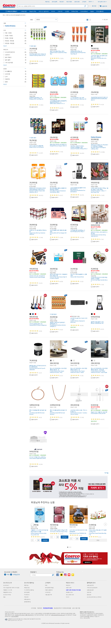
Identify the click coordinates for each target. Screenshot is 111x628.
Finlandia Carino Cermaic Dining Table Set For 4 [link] (98, 235)
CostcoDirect (84, 11)
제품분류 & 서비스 (7, 592)
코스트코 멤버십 (29, 583)
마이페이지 (26, 594)
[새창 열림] (6, 620)
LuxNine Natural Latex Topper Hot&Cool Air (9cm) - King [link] (57, 371)
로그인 (94, 6)
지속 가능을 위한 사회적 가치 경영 (11, 587)
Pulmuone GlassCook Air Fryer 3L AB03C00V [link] (37, 369)
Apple (92, 11)
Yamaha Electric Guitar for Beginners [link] (38, 325)
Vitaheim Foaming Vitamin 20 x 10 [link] (37, 55)
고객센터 (48, 583)
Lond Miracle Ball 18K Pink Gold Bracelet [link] (36, 413)
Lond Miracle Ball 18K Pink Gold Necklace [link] (57, 413)
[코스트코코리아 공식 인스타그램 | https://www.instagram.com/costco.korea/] (65, 575)
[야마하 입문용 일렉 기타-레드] (36, 314)
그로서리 (60, 11)
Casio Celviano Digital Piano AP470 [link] (37, 458)
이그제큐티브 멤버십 (29, 590)
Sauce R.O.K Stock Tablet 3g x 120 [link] (78, 99)
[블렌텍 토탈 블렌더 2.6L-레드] (94, 314)
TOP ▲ (106, 473)
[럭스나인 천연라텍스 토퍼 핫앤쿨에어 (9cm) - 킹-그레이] (51, 361)
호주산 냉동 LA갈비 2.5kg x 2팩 (58, 530)
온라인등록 (26, 592)
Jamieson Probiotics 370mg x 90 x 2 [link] (78, 148)
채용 (4, 597)
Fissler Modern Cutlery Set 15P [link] (98, 413)
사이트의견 (47, 592)
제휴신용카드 (27, 599)
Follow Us (60, 572)
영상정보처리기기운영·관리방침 (62, 608)
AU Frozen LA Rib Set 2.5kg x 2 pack (58, 531)
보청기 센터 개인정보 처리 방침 (73, 590)
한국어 (90, 1)
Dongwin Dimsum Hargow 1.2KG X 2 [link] (58, 146)
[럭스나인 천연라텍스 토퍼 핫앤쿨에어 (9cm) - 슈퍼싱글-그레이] (92, 361)
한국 (104, 1)
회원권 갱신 (27, 587)
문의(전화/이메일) (49, 587)
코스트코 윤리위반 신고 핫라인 (94, 597)
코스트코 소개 (7, 583)
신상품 (67, 11)
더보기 (5, 46)
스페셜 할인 (24, 11)
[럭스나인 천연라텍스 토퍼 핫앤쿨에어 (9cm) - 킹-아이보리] (53, 361)
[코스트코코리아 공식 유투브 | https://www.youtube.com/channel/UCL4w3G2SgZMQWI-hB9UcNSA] (69, 575)
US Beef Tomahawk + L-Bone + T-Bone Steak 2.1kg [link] (98, 191)
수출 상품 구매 (48, 594)
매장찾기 (33, 572)
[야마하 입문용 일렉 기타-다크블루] (33, 314)
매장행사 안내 (69, 592)
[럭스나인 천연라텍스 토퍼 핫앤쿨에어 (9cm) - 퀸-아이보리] (74, 361)
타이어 (53, 11)
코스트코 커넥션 (7, 594)
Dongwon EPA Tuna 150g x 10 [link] (36, 99)
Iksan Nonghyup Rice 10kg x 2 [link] (77, 231)
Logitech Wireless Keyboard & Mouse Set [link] (77, 321)
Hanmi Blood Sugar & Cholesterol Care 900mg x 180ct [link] (58, 191)
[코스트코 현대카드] (68, 497)
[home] (9, 6)
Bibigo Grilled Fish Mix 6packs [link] (36, 147)
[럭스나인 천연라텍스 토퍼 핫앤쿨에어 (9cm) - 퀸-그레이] (71, 361)
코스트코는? (6, 585)
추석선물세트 (100, 11)
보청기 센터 (69, 587)
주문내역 (26, 597)
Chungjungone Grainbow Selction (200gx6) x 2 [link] (58, 325)
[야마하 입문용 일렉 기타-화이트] (38, 314)
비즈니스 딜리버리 (44, 11)
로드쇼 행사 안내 (70, 594)
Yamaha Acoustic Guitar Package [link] (37, 277)
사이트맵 (33, 608)
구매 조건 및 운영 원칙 (92, 587)
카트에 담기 (45, 540)
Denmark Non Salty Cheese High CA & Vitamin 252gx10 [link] (58, 277)
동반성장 (89, 594)
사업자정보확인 (14, 616)
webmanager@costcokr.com (58, 615)
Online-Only (74, 11)
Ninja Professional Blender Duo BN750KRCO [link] (77, 191)
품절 (98, 540)
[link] (38, 42)
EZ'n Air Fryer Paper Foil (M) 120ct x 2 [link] (99, 280)
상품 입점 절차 (90, 590)
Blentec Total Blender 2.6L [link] (97, 323)
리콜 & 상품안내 (49, 590)
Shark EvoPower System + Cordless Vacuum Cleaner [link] (78, 413)
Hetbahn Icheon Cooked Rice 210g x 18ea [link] (58, 53)
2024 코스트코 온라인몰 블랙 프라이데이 (15, 15)
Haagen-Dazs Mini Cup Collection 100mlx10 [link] (37, 233)
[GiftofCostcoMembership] (68, 563)
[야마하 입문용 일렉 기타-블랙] (30, 314)
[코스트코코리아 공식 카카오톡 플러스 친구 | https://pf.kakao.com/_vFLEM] (61, 575)
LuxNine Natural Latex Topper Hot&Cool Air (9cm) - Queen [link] (77, 371)
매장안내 (68, 585)
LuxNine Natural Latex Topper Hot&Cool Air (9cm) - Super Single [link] (99, 371)
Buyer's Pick (33, 11)
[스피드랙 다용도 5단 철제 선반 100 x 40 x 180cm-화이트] (94, 46)
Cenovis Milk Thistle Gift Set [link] (77, 277)
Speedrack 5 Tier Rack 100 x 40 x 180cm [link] (98, 59)
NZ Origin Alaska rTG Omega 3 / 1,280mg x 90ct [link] (98, 148)
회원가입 (26, 585)
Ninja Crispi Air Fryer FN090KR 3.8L (78, 533)
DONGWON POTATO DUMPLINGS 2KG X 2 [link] (99, 99)
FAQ (46, 585)
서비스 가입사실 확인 (85, 618)
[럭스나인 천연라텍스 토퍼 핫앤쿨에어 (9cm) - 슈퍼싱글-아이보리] (94, 361)
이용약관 (39, 608)
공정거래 (89, 592)
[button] (86, 6)
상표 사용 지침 (76, 608)
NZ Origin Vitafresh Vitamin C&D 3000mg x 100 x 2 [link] (37, 191)
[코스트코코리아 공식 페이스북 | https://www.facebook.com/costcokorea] (57, 575)
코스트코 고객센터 (10, 572)
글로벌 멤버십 (27, 601)
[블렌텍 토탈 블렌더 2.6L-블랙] (92, 314)
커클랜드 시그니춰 (7, 590)
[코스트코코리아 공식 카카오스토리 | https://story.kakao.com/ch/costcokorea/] (73, 575)
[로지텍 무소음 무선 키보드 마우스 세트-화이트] (71, 314)
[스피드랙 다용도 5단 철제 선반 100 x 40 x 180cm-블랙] (92, 46)
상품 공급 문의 (90, 585)
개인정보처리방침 (48, 608)
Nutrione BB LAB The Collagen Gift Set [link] (58, 233)
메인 (4, 15)
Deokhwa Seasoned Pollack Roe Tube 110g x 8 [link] (78, 53)
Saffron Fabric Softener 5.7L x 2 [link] (57, 103)
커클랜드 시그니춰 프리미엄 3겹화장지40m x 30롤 (39, 530)
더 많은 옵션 (32, 46)
